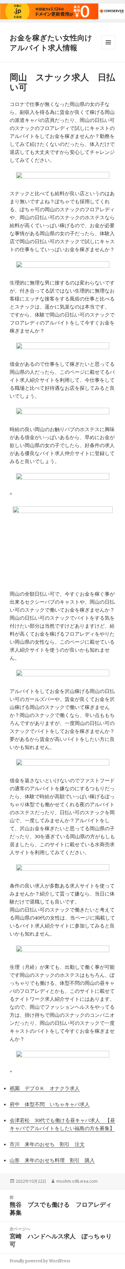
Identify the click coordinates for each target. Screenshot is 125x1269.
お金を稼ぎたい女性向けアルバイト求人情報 (51, 42)
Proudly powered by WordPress (40, 1261)
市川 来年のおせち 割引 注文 (47, 1144)
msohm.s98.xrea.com (77, 1181)
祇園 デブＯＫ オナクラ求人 (45, 1088)
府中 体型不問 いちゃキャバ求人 (50, 1104)
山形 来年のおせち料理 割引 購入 (52, 1160)
